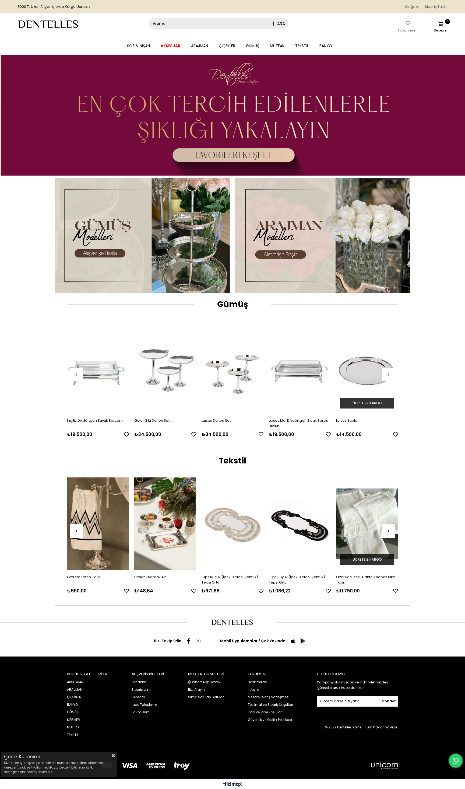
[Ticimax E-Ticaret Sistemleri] (232, 785)
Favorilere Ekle (126, 434)
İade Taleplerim (144, 704)
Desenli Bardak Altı (83, 576)
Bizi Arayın (196, 689)
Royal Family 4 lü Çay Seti (358, 420)
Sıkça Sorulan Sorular (206, 697)
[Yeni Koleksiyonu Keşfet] (232, 115)
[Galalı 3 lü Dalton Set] (98, 367)
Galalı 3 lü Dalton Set (84, 420)
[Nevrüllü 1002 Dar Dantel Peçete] (367, 523)
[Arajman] (322, 235)
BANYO (325, 45)
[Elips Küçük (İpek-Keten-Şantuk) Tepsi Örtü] (165, 523)
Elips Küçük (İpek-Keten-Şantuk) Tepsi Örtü (162, 579)
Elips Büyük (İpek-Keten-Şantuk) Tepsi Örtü (230, 579)
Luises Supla (279, 420)
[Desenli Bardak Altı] (98, 523)
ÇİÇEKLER (227, 45)
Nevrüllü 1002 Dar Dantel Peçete (363, 576)
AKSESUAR (170, 45)
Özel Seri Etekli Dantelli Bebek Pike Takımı (298, 579)
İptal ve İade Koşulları (265, 712)
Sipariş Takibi (436, 6)
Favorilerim (141, 712)
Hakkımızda (257, 682)
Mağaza (412, 6)
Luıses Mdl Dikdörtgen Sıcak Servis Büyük (231, 423)
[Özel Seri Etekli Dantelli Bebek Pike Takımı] (300, 523)
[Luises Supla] (300, 367)
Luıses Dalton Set (148, 420)
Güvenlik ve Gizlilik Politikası (270, 719)
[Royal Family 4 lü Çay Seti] (367, 367)
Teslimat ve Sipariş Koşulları (270, 704)
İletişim (253, 689)
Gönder (389, 701)
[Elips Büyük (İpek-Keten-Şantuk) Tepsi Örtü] (232, 523)
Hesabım (139, 682)
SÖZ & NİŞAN (138, 45)
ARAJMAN (199, 45)
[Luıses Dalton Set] (165, 367)
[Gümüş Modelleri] (142, 235)
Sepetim (138, 697)
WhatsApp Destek (205, 682)
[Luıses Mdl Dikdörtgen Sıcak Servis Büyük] (232, 367)
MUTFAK (277, 45)
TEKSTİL (302, 45)
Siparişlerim (141, 689)
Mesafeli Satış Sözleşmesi (268, 697)
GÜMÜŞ (252, 45)
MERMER (73, 719)
